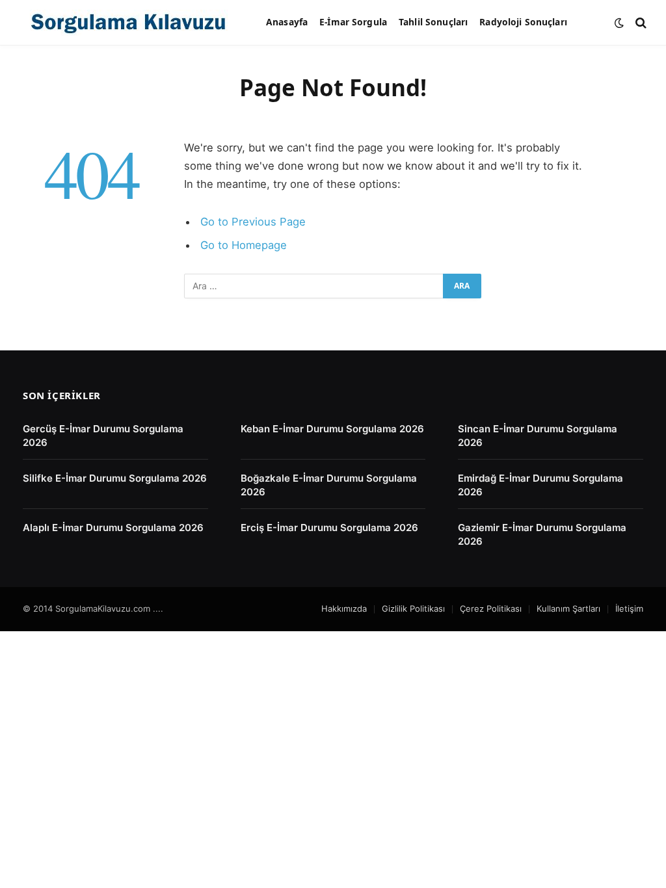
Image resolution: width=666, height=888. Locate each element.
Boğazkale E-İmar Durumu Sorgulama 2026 (329, 485)
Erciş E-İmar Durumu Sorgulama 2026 (329, 527)
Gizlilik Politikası (413, 608)
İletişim (629, 608)
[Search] (639, 22)
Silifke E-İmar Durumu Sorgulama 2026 (115, 478)
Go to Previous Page (253, 221)
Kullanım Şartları (568, 608)
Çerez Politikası (491, 608)
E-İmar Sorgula (353, 22)
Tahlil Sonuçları (433, 22)
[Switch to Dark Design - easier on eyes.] (619, 23)
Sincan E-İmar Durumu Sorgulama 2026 (537, 436)
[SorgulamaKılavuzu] (128, 22)
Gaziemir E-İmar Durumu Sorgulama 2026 (542, 534)
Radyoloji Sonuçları (523, 22)
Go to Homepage (243, 245)
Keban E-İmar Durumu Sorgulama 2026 (332, 429)
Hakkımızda (344, 608)
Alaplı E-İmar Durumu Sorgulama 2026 (113, 527)
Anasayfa (287, 22)
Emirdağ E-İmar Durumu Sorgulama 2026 (540, 485)
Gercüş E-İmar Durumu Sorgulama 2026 (103, 436)
